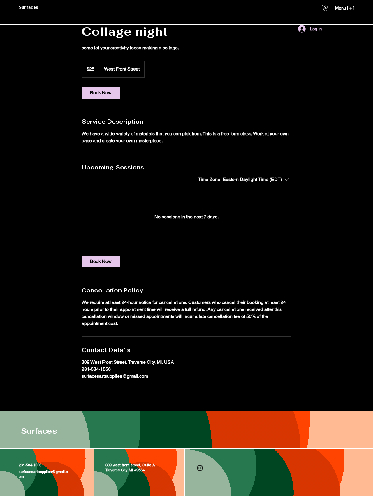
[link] (101, 93)
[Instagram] (199, 468)
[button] (325, 8)
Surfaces (39, 431)
